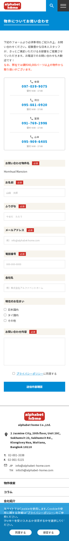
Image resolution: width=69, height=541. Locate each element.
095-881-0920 (34, 104)
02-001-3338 (16, 455)
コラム (8, 492)
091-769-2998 (34, 123)
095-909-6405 (34, 141)
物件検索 (9, 483)
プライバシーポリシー (29, 373)
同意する (20, 532)
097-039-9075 (34, 86)
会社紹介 (9, 501)
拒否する (48, 532)
